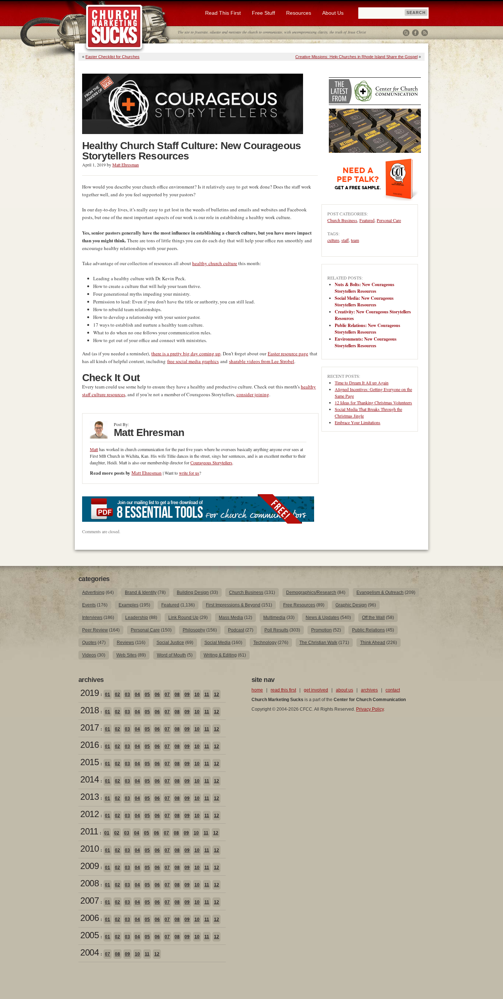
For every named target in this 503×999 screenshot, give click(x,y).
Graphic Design (351, 605)
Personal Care (389, 220)
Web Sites (126, 655)
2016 (89, 745)
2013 (89, 797)
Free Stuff (263, 13)
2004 (89, 952)
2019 (89, 693)
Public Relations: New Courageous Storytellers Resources (367, 328)
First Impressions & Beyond (233, 605)
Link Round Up (183, 617)
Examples (128, 605)
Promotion (321, 630)
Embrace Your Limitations (357, 422)
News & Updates (322, 617)
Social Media (217, 642)
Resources (298, 13)
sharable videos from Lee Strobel (261, 361)
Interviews (92, 617)
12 (216, 694)
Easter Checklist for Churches (112, 56)
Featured (366, 220)
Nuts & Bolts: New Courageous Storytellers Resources (364, 287)
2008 (89, 883)
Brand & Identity (140, 592)
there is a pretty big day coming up (186, 353)
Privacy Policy (370, 709)
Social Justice (170, 642)
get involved (316, 690)
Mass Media (231, 617)
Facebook (415, 32)
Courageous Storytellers (211, 462)
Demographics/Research (311, 592)
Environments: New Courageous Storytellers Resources (366, 342)
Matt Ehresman (125, 165)
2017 (89, 727)
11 (206, 694)
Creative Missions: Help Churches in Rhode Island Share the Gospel (356, 56)
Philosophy (194, 630)
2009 (89, 866)
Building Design (193, 592)
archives (369, 690)
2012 (89, 814)
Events (89, 605)
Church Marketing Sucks (114, 27)
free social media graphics (193, 361)
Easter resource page (288, 353)
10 (197, 694)
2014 (89, 779)
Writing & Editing (220, 655)
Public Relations (368, 630)
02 (117, 694)
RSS (424, 32)
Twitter (406, 32)
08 (177, 694)
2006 (89, 918)
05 (147, 694)
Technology (265, 642)
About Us (333, 13)
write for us (189, 473)
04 (137, 694)
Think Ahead (372, 642)
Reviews (125, 642)
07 (167, 694)
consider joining (252, 394)
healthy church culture (214, 263)
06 (157, 694)
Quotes (89, 642)
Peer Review (95, 630)
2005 (89, 935)
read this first (283, 690)
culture (333, 240)
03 (127, 694)
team (355, 240)
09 (187, 694)
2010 (89, 849)
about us (344, 690)
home (257, 690)
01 (107, 694)
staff (345, 240)
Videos (89, 655)
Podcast (236, 630)
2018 (89, 710)
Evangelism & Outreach (380, 592)
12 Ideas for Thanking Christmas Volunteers (373, 402)
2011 (89, 831)
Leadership (136, 617)
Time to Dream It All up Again (361, 383)
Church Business (342, 220)
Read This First (223, 13)
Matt (94, 449)
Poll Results (276, 630)
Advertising (93, 592)
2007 (89, 900)
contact (393, 690)
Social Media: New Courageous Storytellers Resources (364, 301)
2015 (89, 762)
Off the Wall (373, 617)
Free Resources (299, 605)
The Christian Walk (318, 642)
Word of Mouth (171, 655)
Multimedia (274, 617)
